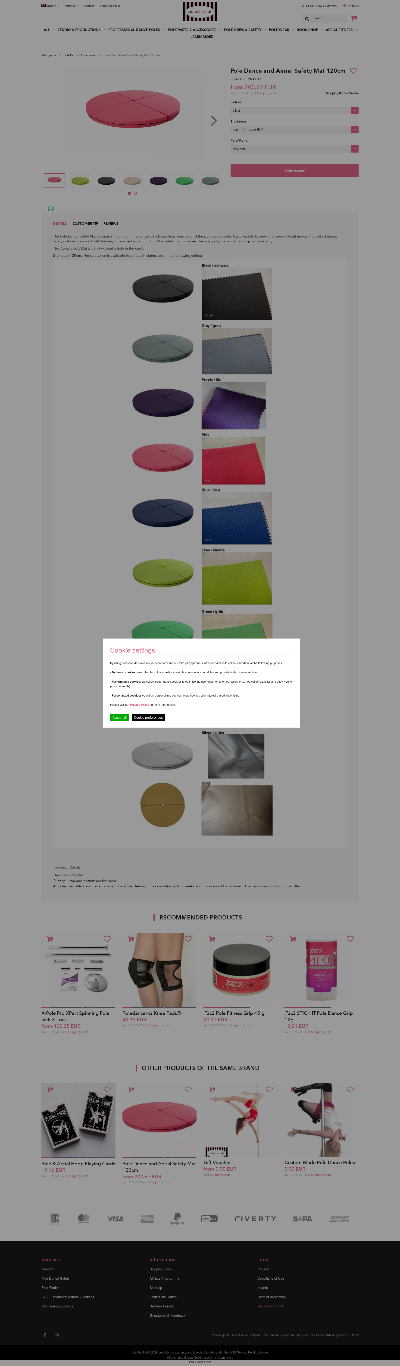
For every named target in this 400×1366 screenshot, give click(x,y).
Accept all (119, 717)
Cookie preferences (148, 717)
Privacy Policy (139, 704)
